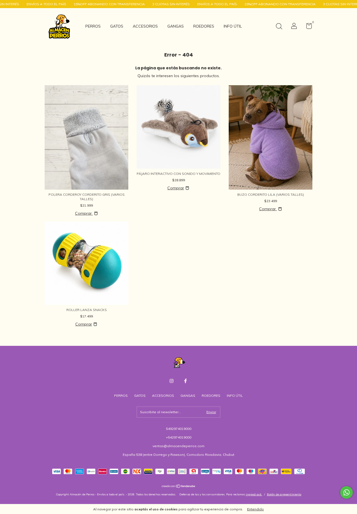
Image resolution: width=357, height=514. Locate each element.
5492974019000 (178, 429)
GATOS (116, 26)
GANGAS (175, 26)
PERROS (93, 26)
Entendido (255, 509)
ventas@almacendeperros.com (178, 446)
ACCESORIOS (145, 26)
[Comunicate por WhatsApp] (346, 492)
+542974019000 (178, 437)
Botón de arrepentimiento (284, 494)
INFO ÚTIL (233, 26)
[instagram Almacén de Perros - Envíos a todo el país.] (171, 381)
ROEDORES (203, 26)
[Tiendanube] (178, 486)
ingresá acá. (254, 494)
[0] (306, 27)
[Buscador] (278, 27)
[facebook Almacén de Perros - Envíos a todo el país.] (185, 381)
